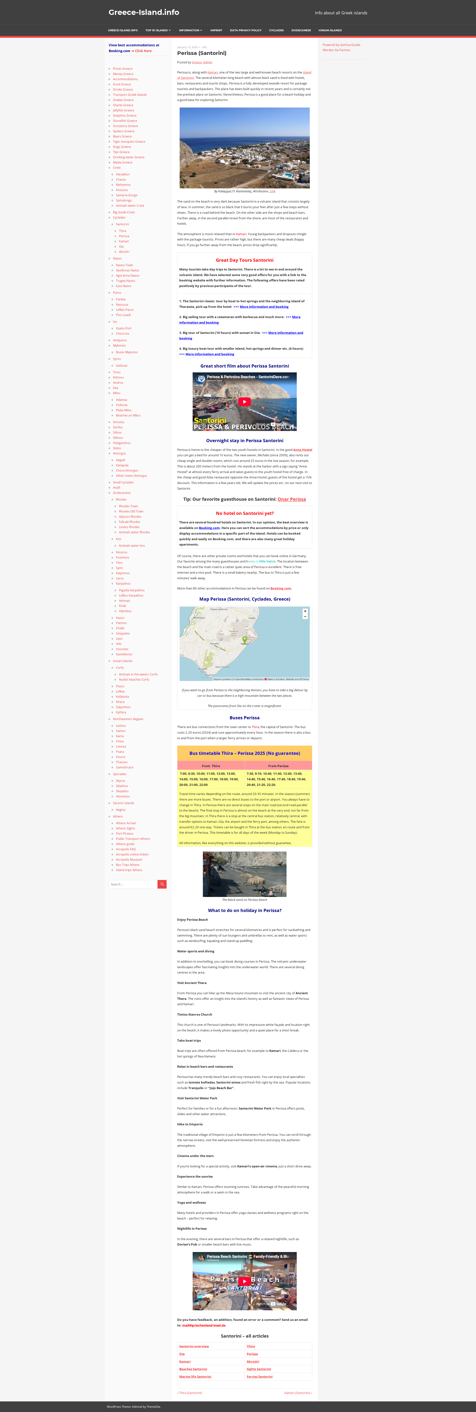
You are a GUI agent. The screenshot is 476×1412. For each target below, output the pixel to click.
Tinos (117, 372)
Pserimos (122, 557)
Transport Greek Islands (130, 95)
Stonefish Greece (125, 121)
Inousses (122, 649)
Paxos (120, 686)
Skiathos (122, 786)
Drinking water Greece (128, 157)
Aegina (121, 810)
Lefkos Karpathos (131, 595)
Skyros (120, 781)
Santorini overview (194, 1346)
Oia (182, 1354)
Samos (121, 731)
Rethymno (123, 185)
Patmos (121, 623)
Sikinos (118, 438)
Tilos (119, 563)
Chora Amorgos (127, 470)
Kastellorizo (124, 654)
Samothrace (124, 767)
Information (189, 30)
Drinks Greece (123, 89)
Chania (121, 179)
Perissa (252, 1354)
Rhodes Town (128, 506)
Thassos (122, 762)
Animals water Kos (132, 546)
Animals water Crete (130, 205)
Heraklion (123, 174)
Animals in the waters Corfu (138, 674)
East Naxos (123, 286)
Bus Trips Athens (128, 865)
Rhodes (121, 499)
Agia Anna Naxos (127, 275)
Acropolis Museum (129, 860)
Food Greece (122, 84)
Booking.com (209, 528)
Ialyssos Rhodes (130, 517)
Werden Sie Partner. (337, 50)
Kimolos (118, 422)
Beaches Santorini (193, 1369)
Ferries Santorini (260, 1376)
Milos (116, 393)
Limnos (121, 746)
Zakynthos (123, 707)
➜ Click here (141, 51)
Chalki (120, 628)
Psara (120, 752)
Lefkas (120, 691)
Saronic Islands (123, 803)
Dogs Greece (122, 147)
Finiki (122, 606)
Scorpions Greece (125, 126)
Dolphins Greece (124, 115)
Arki (118, 644)
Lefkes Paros (125, 310)
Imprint (216, 30)
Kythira (121, 712)
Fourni (120, 757)
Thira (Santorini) (190, 1393)
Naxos (117, 258)
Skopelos (122, 791)
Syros (117, 359)
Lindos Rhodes (129, 527)
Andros (118, 383)
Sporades (119, 774)
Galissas (122, 365)
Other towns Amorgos (131, 476)
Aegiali (120, 460)
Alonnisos (123, 796)
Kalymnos (123, 573)
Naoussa (122, 304)
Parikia (121, 299)
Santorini (122, 224)
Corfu (120, 668)
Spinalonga (124, 200)
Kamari (213, 72)
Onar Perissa (292, 499)
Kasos (120, 618)
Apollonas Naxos (127, 270)
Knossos (122, 190)
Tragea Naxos (125, 281)
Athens (118, 816)
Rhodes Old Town (131, 511)
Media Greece (122, 162)
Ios (115, 322)
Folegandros (122, 443)
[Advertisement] (346, 87)
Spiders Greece (123, 131)
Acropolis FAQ (126, 849)
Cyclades (276, 30)
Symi (119, 568)
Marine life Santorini (195, 1376)
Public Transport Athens (133, 839)
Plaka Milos (124, 410)
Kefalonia (122, 697)
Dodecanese (301, 30)
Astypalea (123, 633)
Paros (117, 293)
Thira (251, 1346)
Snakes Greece (123, 100)
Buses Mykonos (127, 352)
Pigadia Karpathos (132, 590)
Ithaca (120, 702)
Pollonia (121, 405)
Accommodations (125, 79)
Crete (117, 168)
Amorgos (119, 453)
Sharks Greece (123, 105)
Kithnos (118, 377)
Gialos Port (124, 328)
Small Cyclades (123, 482)
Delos (117, 448)
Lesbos (121, 726)
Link (272, 191)
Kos (118, 539)
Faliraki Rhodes (129, 522)
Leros (120, 578)
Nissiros (121, 552)
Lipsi (119, 639)
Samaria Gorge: (127, 195)
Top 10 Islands (157, 30)
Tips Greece (121, 152)
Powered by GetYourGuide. (342, 45)
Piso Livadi (123, 315)
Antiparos (120, 340)
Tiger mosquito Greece (129, 142)
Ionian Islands (330, 30)
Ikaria (120, 736)
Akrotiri (253, 1361)
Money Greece (123, 74)
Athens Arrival (126, 823)
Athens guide (125, 844)
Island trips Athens (129, 870)
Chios (120, 741)
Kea (115, 388)
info (204, 47)
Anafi (116, 487)
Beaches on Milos (128, 415)
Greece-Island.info (144, 12)
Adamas (121, 400)
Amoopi (124, 601)
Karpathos (123, 583)
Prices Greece (122, 69)
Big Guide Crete (124, 212)
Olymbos (125, 611)
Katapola (122, 465)
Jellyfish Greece (123, 110)
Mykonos (119, 345)
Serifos (118, 427)
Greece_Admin (202, 62)
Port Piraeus (125, 833)
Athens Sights (125, 828)
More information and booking (264, 306)
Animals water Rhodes (134, 532)
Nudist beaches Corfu (134, 679)
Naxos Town (124, 265)
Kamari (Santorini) (297, 1393)
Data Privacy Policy (245, 30)
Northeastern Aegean (128, 719)
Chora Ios (122, 333)
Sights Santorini (259, 1369)
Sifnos (117, 432)
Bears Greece (122, 136)
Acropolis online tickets (132, 854)
